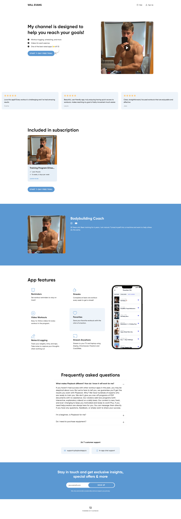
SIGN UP (101, 485)
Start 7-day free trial (41, 53)
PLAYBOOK (95, 511)
